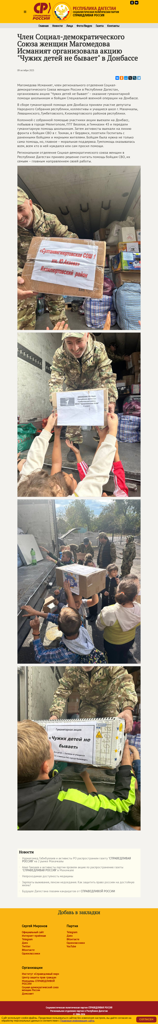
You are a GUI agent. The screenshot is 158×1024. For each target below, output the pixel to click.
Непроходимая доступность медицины (46, 877)
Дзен (25, 942)
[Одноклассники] (121, 78)
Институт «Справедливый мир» (40, 973)
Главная (44, 25)
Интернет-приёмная (34, 935)
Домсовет (28, 993)
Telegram (27, 939)
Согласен (146, 1019)
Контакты (113, 25)
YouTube (71, 946)
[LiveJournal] (134, 78)
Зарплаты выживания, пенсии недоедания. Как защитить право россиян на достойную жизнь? (76, 884)
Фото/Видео (84, 25)
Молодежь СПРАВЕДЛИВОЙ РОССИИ (38, 982)
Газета (100, 25)
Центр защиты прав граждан (39, 977)
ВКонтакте (28, 950)
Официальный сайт (33, 932)
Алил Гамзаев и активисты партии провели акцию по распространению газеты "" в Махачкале (71, 869)
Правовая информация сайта (77, 1020)
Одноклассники (31, 953)
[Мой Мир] (126, 78)
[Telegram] (139, 78)
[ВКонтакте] (117, 78)
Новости (57, 25)
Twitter (26, 946)
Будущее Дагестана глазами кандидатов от (67, 892)
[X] (130, 78)
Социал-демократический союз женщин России (40, 988)
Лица (69, 25)
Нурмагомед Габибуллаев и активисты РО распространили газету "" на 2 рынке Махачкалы (75, 860)
